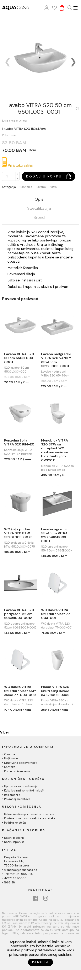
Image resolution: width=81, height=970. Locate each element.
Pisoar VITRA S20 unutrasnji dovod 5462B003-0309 (55, 691)
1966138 (9, 882)
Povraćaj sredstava (17, 799)
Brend (39, 217)
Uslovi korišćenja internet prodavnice (29, 814)
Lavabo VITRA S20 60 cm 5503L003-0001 (19, 358)
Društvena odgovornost (20, 763)
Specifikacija (39, 208)
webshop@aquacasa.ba (20, 870)
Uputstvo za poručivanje (20, 786)
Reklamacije (12, 795)
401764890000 (15, 878)
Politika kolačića (15, 822)
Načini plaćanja (14, 838)
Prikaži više (9, 135)
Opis (39, 199)
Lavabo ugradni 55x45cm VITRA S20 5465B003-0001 (54, 535)
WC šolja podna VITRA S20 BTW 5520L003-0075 (18, 533)
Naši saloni (11, 758)
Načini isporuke (14, 842)
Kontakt (9, 767)
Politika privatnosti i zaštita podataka (29, 818)
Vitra (53, 187)
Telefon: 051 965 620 (18, 874)
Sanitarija (26, 187)
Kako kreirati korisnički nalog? (24, 790)
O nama (9, 754)
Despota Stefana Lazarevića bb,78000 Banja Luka (16, 861)
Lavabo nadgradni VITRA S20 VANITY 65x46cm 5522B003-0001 (56, 360)
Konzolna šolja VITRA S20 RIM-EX (19, 442)
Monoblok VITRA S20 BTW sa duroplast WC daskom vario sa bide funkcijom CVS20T (54, 450)
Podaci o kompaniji (17, 771)
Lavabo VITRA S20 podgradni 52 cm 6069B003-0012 (19, 614)
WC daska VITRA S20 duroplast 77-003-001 (56, 614)
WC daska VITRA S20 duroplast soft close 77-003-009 (20, 691)
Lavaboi (41, 187)
